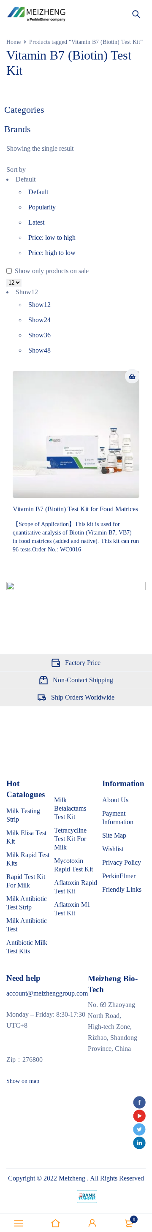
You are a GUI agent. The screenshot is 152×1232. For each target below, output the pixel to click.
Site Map (114, 835)
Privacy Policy (121, 862)
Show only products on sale (51, 270)
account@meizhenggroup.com (47, 993)
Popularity (42, 207)
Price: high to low (52, 252)
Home (13, 42)
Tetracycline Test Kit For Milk (70, 839)
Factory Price (82, 662)
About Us (115, 799)
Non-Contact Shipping (83, 680)
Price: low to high (52, 237)
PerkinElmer (119, 875)
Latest (36, 222)
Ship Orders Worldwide (82, 697)
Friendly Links (121, 889)
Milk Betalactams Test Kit (70, 808)
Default (38, 191)
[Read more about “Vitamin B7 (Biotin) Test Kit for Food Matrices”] (132, 376)
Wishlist (112, 848)
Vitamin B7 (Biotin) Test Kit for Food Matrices (75, 509)
